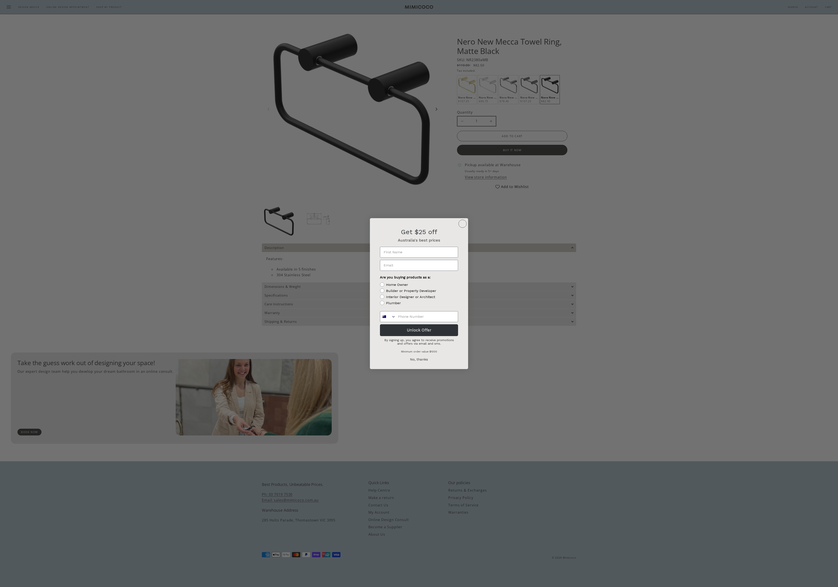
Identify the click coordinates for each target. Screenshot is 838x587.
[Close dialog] (462, 224)
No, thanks (419, 359)
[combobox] (388, 316)
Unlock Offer (419, 330)
